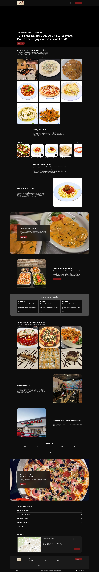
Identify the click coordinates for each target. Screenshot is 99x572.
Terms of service (32, 565)
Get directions (77, 538)
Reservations (46, 2)
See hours (71, 548)
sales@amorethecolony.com (61, 544)
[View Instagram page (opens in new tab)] (17, 570)
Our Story (57, 2)
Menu (41, 2)
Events (58, 560)
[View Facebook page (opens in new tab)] (16, 570)
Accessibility (38, 565)
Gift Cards (63, 2)
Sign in (72, 2)
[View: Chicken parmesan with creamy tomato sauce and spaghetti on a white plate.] (71, 69)
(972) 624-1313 (59, 543)
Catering (52, 2)
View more (20, 308)
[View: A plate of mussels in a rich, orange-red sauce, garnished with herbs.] (49, 113)
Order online (77, 548)
